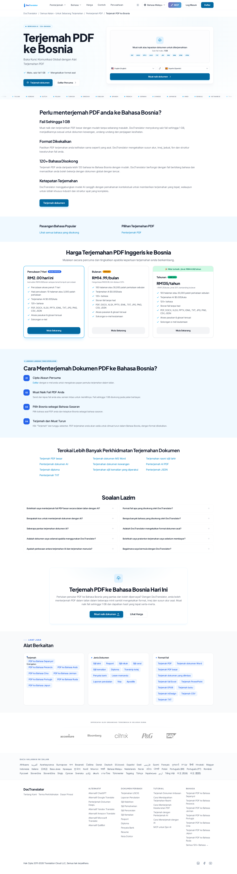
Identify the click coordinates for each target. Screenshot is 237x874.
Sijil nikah (123, 663)
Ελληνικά (119, 764)
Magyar (210, 764)
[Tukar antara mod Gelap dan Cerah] (138, 5)
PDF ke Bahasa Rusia (67, 679)
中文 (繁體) (195, 773)
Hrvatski (200, 764)
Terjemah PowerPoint (191, 681)
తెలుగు (96, 773)
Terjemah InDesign (167, 693)
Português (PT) (194, 769)
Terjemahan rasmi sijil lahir (161, 458)
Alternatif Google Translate (101, 797)
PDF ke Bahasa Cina (38, 673)
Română (208, 769)
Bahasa (75, 5)
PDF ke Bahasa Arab (68, 667)
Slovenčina (35, 773)
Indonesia (24, 769)
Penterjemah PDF (131, 232)
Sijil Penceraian (128, 810)
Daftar (207, 5)
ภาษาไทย (105, 773)
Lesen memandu (120, 675)
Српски (69, 773)
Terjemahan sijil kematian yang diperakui (115, 469)
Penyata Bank (127, 827)
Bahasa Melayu (114, 769)
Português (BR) (177, 769)
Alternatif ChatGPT (97, 793)
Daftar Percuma (65, 82)
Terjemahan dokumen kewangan (111, 464)
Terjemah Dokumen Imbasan (167, 793)
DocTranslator (33, 789)
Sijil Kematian (127, 814)
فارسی (147, 764)
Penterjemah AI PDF (157, 464)
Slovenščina (49, 773)
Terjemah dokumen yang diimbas (174, 675)
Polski (164, 769)
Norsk (141, 769)
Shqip (60, 773)
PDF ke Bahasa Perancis (40, 667)
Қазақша (67, 769)
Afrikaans (24, 764)
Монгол (94, 769)
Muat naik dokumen (105, 614)
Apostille (131, 681)
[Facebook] (204, 863)
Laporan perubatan (102, 681)
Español (130, 764)
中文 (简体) (182, 773)
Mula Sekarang (54, 330)
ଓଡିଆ (148, 769)
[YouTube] (210, 863)
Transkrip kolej (131, 669)
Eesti (139, 764)
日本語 (44, 769)
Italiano (35, 769)
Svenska (79, 773)
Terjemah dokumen (39, 82)
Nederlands (130, 769)
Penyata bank (100, 675)
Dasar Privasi (66, 794)
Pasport (110, 663)
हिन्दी (191, 764)
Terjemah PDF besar (51, 458)
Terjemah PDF (165, 663)
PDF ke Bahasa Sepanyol (41, 661)
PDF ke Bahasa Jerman (65, 673)
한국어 (77, 769)
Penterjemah (56, 5)
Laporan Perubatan (130, 797)
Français (165, 764)
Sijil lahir (97, 663)
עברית (184, 764)
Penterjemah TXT (49, 475)
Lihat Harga (136, 614)
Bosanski (79, 764)
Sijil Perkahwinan (129, 806)
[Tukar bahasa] (160, 68)
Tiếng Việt (170, 773)
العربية (34, 764)
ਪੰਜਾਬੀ (156, 769)
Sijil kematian (99, 669)
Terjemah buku (185, 687)
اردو (161, 773)
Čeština (89, 764)
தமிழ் (88, 773)
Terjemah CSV (188, 693)
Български (61, 764)
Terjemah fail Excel (167, 681)
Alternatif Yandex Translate (101, 809)
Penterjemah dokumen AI (54, 464)
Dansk (99, 764)
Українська (150, 773)
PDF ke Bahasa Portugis (40, 679)
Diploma (115, 669)
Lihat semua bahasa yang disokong (59, 232)
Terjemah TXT (164, 699)
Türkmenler (118, 773)
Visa (119, 681)
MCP (176, 5)
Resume (125, 832)
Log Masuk (191, 5)
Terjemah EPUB (165, 687)
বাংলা (71, 764)
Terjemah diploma (49, 469)
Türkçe (139, 773)
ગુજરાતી (175, 764)
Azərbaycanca (47, 764)
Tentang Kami (30, 794)
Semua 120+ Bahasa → (197, 845)
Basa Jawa (55, 769)
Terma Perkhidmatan (49, 794)
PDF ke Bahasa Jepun (39, 685)
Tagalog (130, 773)
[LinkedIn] (198, 863)
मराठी (103, 769)
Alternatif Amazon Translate (102, 813)
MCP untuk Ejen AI (162, 827)
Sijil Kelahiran (127, 802)
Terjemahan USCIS (130, 793)
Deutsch (108, 764)
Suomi (156, 764)
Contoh (102, 5)
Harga (89, 5)
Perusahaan (117, 5)
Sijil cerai (137, 663)
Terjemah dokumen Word (189, 663)
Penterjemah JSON (157, 469)
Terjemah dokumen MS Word (109, 458)
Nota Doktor (127, 836)
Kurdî (85, 769)
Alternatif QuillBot (97, 825)
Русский (24, 773)
